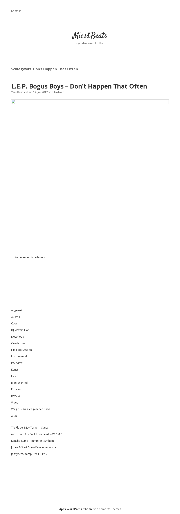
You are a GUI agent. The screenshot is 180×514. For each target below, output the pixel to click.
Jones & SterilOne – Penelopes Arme (33, 447)
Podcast (16, 389)
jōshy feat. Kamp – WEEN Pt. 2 (29, 454)
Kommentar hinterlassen (29, 257)
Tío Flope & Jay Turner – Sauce (30, 427)
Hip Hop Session (21, 350)
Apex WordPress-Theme (76, 509)
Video (14, 402)
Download (17, 336)
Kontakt (16, 11)
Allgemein (17, 310)
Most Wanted (19, 383)
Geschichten (18, 343)
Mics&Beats (90, 36)
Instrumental (19, 356)
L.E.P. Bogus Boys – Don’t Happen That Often (79, 86)
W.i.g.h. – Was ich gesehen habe (30, 409)
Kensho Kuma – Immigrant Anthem (32, 441)
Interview (16, 363)
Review (15, 396)
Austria (15, 317)
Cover (15, 323)
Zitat (14, 416)
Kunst (14, 369)
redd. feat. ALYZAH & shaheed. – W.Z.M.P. (37, 434)
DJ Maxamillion (20, 330)
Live (13, 376)
